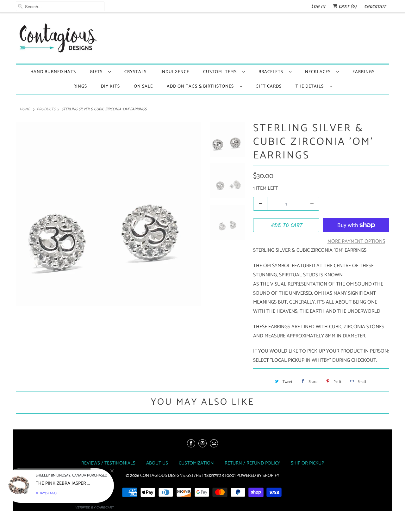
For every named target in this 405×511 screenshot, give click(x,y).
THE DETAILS (311, 86)
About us (157, 463)
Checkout (375, 6)
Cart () (347, 6)
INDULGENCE (174, 72)
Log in (318, 6)
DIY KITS (110, 86)
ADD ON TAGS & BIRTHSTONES (201, 86)
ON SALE (143, 86)
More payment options (356, 241)
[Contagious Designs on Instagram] (202, 443)
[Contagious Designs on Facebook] (191, 443)
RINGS (80, 86)
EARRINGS (363, 72)
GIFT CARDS (269, 86)
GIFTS (97, 72)
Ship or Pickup (307, 463)
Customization (196, 463)
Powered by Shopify (257, 475)
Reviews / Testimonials (108, 463)
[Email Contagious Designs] (214, 443)
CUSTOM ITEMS (221, 72)
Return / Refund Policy (252, 463)
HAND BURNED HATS (53, 72)
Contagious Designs (162, 475)
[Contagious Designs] (57, 39)
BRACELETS (272, 72)
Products (46, 109)
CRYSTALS (135, 72)
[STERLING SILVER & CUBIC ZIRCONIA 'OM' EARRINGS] (108, 214)
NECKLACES (319, 72)
